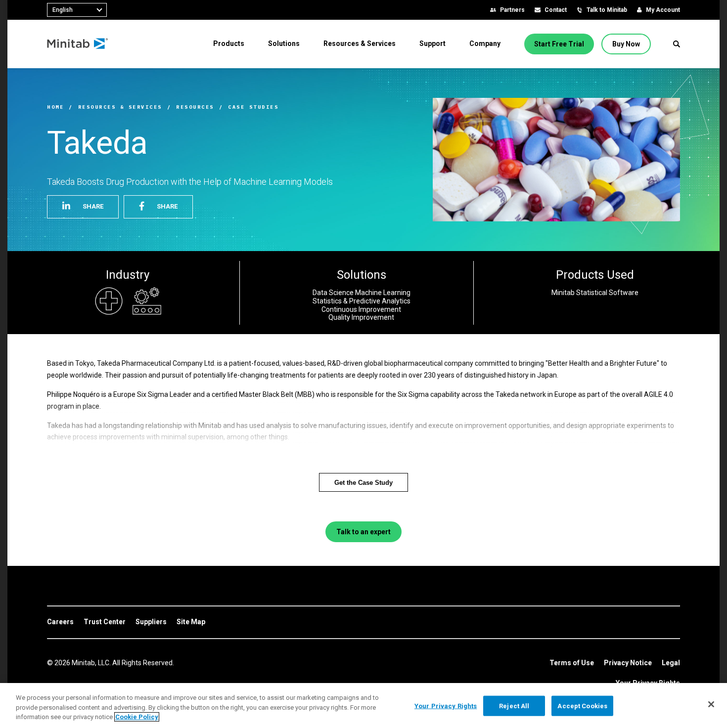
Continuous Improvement (361, 309)
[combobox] (77, 10)
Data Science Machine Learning (361, 293)
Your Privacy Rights (445, 705)
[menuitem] (228, 43)
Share (93, 206)
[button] (676, 44)
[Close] (711, 704)
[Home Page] (78, 44)
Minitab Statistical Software (594, 293)
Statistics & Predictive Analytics (361, 301)
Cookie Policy (136, 717)
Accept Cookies (582, 705)
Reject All (514, 705)
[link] (60, 622)
